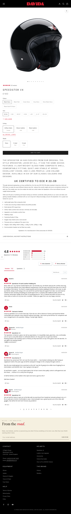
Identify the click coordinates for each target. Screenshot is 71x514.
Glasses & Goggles (8, 476)
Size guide (8, 119)
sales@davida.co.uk (11, 460)
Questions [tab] (20, 268)
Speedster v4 (40, 450)
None (6, 143)
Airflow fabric (8, 129)
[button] (63, 300)
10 (47, 409)
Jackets (5, 473)
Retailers (39, 473)
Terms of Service (7, 490)
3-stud (15, 144)
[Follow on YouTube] (13, 504)
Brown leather (21, 129)
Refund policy (6, 493)
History (39, 470)
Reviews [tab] (7, 268)
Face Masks (6, 482)
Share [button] (7, 300)
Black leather (33, 129)
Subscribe (65, 437)
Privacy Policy (6, 496)
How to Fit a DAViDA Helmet (45, 462)
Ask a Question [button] (46, 263)
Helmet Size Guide (42, 459)
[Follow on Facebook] (4, 504)
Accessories (40, 456)
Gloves (4, 470)
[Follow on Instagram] (8, 504)
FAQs (4, 499)
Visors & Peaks (7, 479)
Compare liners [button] (10, 134)
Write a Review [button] (61, 263)
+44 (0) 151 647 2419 (13, 458)
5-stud (24, 144)
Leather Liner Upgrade (43, 453)
